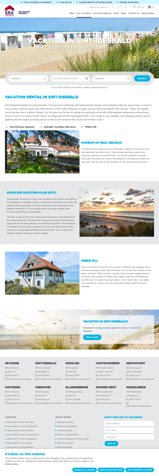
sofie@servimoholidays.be (79, 379)
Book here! (92, 337)
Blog (123, 13)
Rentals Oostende (65, 443)
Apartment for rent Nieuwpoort (21, 439)
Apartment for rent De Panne (20, 422)
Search (142, 78)
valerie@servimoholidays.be (111, 379)
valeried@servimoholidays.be (138, 406)
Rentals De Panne (65, 422)
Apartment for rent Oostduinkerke (23, 435)
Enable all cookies (85, 470)
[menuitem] (72, 13)
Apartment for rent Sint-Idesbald (22, 426)
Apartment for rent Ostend (19, 443)
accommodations (102, 13)
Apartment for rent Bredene (20, 447)
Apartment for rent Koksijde (20, 430)
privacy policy (11, 464)
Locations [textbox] (15, 78)
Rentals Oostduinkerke (67, 435)
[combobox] (28, 78)
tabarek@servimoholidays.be (20, 403)
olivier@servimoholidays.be (19, 379)
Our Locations (84, 13)
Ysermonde (83, 439)
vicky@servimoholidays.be (79, 403)
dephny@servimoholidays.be (141, 379)
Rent (72, 13)
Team (116, 13)
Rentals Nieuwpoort (66, 439)
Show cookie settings (111, 470)
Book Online (147, 13)
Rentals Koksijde (64, 430)
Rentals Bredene (64, 447)
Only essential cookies (140, 470)
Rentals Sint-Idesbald (67, 426)
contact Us (133, 13)
